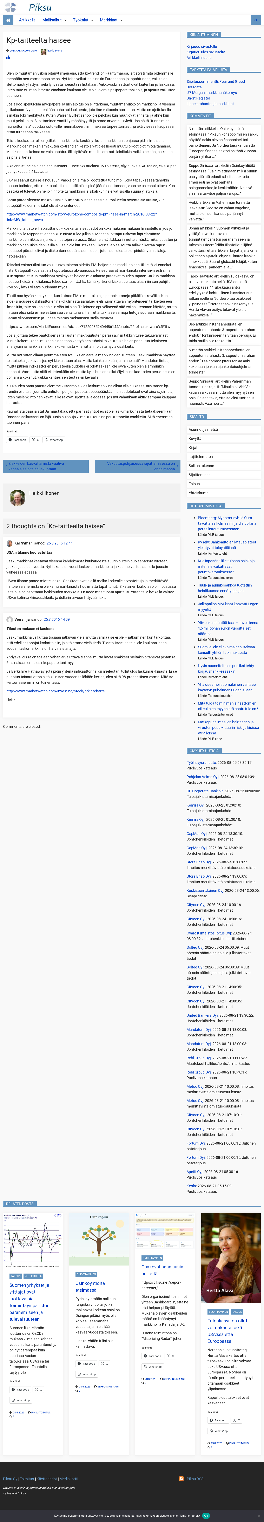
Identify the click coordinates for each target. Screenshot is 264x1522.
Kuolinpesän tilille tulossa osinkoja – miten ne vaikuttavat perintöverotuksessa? (228, 566)
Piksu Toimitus (41, 1412)
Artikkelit (27, 20)
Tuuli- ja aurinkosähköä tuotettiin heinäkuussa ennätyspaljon (225, 588)
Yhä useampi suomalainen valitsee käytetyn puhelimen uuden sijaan (227, 687)
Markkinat (109, 20)
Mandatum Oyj (199, 1030)
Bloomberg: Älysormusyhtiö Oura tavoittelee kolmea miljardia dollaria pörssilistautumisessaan (227, 523)
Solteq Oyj (195, 947)
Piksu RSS (195, 1479)
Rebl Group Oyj (199, 1058)
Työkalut (80, 20)
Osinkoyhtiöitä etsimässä (90, 1287)
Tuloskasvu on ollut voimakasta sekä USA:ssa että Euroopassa (221, 282)
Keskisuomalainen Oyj (205, 890)
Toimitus (27, 1479)
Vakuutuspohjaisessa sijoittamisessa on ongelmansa (141, 466)
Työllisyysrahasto (201, 763)
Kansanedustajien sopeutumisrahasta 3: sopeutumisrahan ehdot (222, 330)
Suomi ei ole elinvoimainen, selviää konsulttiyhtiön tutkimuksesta (226, 650)
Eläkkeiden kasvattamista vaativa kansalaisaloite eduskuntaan (36, 466)
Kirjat (193, 448)
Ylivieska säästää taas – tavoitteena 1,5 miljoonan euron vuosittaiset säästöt (228, 628)
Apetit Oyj (195, 1172)
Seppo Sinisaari (108, 1387)
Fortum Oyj (196, 1143)
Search (256, 20)
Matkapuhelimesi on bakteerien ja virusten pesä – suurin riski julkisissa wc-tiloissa (228, 727)
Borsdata (194, 87)
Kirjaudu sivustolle (202, 46)
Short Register (198, 98)
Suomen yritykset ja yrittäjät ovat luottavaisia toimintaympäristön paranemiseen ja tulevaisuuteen (219, 237)
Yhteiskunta (199, 493)
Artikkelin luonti (199, 58)
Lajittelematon (201, 457)
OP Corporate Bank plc (205, 791)
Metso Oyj (195, 1086)
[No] (259, 1516)
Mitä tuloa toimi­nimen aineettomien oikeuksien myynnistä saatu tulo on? (228, 706)
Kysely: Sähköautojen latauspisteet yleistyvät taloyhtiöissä (227, 545)
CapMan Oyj (197, 834)
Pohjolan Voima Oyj (203, 777)
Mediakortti (69, 1479)
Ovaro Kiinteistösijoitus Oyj (209, 933)
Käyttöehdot (47, 1479)
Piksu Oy (10, 1479)
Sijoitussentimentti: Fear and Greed (216, 81)
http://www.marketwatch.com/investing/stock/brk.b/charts (55, 691)
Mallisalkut (52, 20)
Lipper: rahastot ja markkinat (210, 104)
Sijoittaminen (200, 475)
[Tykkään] (8, 57)
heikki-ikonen (55, 51)
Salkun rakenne (201, 466)
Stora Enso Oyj (199, 862)
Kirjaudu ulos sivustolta (206, 52)
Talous (194, 484)
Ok (206, 1515)
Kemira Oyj (196, 805)
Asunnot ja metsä (203, 429)
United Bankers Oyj (202, 1015)
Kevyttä (195, 438)
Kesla (191, 1186)
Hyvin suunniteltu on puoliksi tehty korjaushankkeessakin (226, 668)
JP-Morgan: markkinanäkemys (212, 93)
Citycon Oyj (196, 905)
